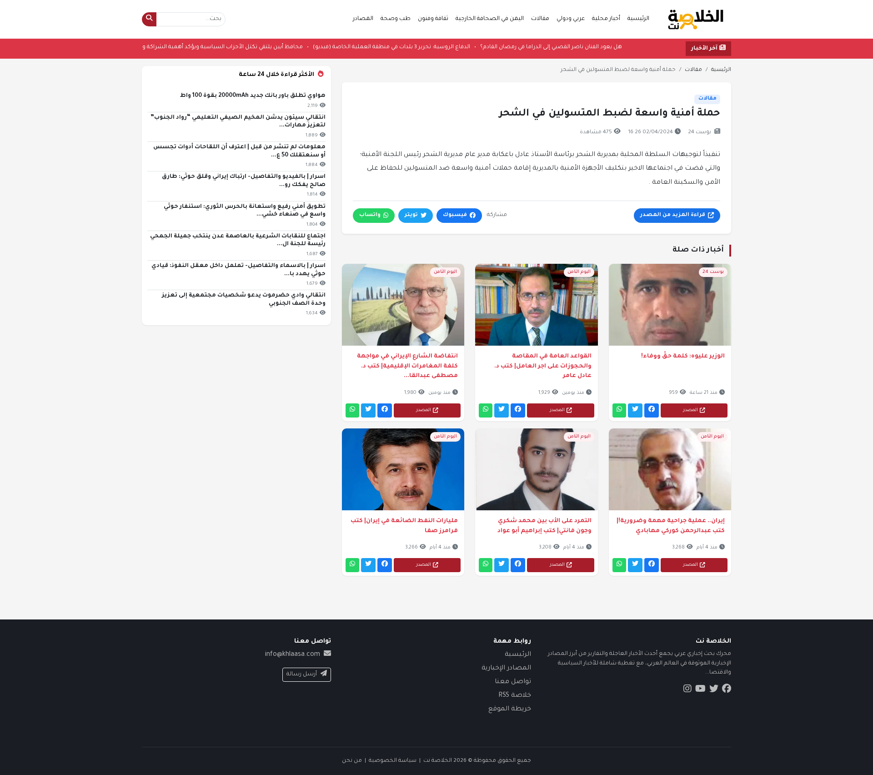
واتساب (370, 215)
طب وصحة (396, 19)
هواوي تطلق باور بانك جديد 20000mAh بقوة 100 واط (253, 96)
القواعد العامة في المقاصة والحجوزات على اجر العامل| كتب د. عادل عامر (542, 366)
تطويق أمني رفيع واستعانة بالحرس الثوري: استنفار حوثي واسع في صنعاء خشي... (245, 211)
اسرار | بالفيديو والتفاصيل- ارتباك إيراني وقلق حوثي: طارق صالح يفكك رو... (244, 181)
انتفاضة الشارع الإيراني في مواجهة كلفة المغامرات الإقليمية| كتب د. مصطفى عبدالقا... (407, 366)
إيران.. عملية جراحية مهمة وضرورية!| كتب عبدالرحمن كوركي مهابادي (671, 526)
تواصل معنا (513, 682)
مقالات (540, 19)
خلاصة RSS (514, 696)
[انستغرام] (687, 690)
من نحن (352, 761)
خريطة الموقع (509, 709)
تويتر (411, 215)
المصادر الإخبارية (506, 668)
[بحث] (149, 19)
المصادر (363, 19)
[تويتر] (635, 410)
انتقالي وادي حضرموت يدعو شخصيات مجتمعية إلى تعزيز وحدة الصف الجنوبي (244, 299)
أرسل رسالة (301, 674)
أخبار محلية (606, 19)
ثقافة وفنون (433, 19)
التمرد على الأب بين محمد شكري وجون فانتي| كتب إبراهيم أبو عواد (544, 526)
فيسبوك (455, 215)
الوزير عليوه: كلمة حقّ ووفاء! (683, 356)
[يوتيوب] (700, 690)
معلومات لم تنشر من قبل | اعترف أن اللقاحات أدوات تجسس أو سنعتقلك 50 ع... (239, 151)
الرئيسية (638, 19)
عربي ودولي (571, 19)
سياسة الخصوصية (392, 761)
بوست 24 (699, 133)
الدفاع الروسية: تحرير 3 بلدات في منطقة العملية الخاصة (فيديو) (363, 47)
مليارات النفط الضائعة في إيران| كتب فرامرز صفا (404, 526)
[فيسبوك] (651, 410)
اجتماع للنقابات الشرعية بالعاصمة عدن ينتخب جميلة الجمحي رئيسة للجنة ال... (238, 240)
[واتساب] (619, 410)
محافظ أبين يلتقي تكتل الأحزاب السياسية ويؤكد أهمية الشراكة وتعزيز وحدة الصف (172, 47)
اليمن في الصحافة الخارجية (490, 19)
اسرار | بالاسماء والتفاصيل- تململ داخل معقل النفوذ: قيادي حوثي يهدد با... (238, 270)
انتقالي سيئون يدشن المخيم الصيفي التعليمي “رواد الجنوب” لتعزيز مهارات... (238, 122)
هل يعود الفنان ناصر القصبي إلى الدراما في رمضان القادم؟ (523, 47)
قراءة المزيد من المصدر (672, 215)
